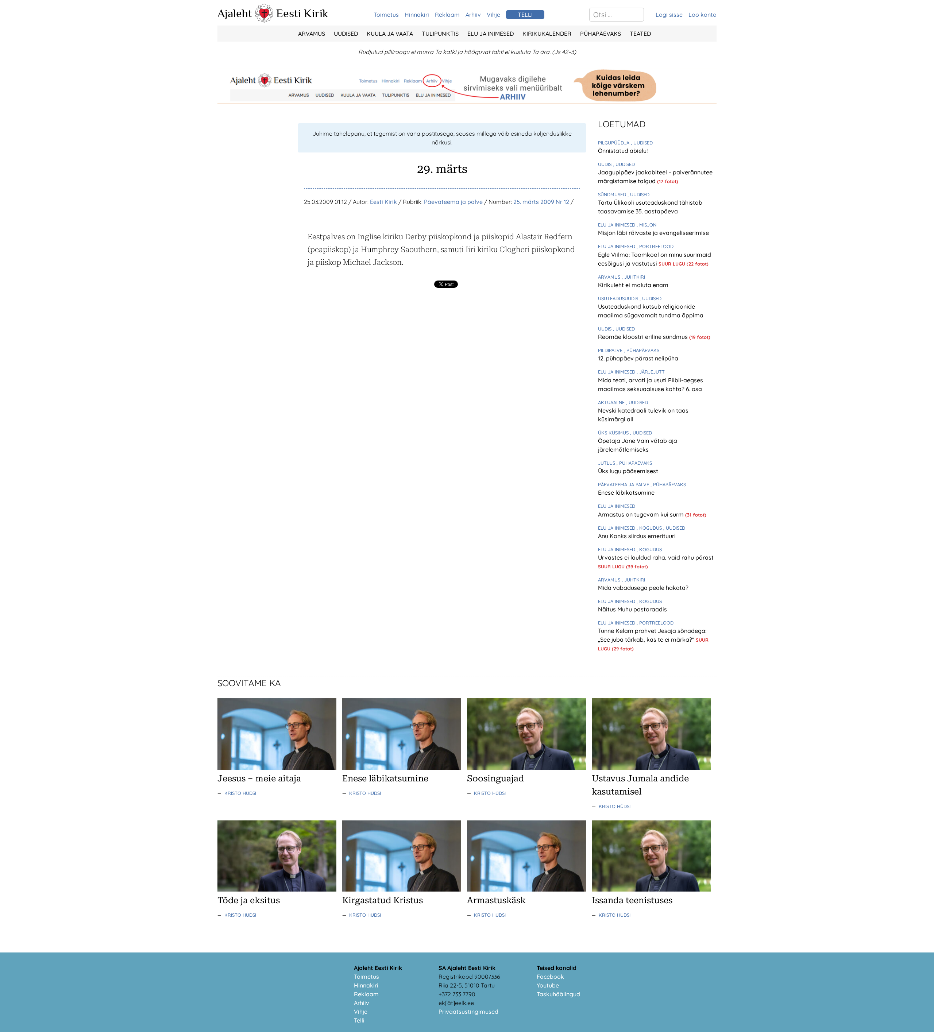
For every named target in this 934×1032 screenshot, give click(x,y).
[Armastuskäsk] (526, 889)
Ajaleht (234, 13)
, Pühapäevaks (641, 350)
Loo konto (702, 14)
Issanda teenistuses (632, 900)
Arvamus (311, 33)
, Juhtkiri (633, 277)
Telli (359, 1020)
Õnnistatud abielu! (623, 150)
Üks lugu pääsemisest (628, 471)
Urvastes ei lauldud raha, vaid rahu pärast (656, 557)
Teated (640, 33)
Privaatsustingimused (468, 1011)
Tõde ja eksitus (248, 900)
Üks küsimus (614, 433)
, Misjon (646, 225)
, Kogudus (650, 528)
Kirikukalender (546, 33)
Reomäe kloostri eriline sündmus (643, 336)
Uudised (346, 33)
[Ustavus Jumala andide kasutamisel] (651, 767)
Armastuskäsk (496, 900)
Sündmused (613, 194)
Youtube (548, 985)
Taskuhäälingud (558, 994)
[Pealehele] (264, 20)
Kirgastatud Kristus (382, 900)
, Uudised (642, 143)
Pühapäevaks (600, 33)
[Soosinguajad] (526, 767)
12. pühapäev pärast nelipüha (638, 358)
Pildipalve (611, 350)
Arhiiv (473, 14)
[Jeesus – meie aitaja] (276, 767)
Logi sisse (669, 14)
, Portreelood (655, 246)
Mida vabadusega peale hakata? (643, 587)
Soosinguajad (495, 778)
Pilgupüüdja (614, 143)
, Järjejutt (651, 372)
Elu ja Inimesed (490, 33)
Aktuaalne (612, 402)
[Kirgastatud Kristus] (401, 889)
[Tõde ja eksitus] (276, 889)
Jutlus (607, 463)
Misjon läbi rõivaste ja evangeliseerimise (653, 232)
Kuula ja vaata (390, 33)
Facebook (550, 976)
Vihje (493, 14)
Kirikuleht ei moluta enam (633, 285)
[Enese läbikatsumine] (401, 767)
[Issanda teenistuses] (651, 889)
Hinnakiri (417, 14)
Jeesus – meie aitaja (259, 778)
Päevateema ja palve (453, 201)
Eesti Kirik (302, 13)
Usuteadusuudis (619, 298)
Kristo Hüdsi (240, 793)
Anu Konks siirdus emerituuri (637, 536)
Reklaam (447, 14)
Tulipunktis (440, 33)
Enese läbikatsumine (626, 492)
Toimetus (386, 14)
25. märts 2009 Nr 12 (541, 201)
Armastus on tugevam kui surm (641, 514)
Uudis (605, 164)
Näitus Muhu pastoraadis (632, 609)
